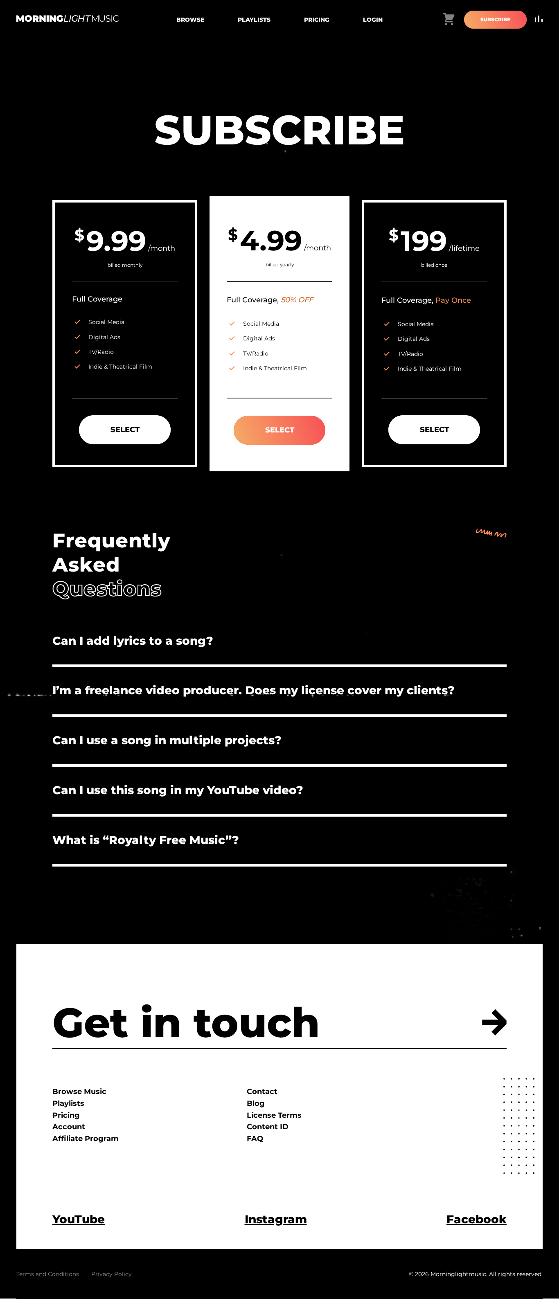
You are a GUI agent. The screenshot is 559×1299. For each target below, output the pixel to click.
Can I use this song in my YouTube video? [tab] (177, 790)
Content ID (268, 1126)
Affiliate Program (85, 1138)
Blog (256, 1103)
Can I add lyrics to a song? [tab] (132, 641)
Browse (190, 19)
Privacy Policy (111, 1274)
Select (125, 429)
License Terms (274, 1115)
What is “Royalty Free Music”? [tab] (145, 840)
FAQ (255, 1138)
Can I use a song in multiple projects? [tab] (167, 740)
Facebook (476, 1219)
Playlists (254, 19)
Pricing (316, 19)
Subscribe (495, 19)
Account (68, 1126)
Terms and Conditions (47, 1274)
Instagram (276, 1219)
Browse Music (79, 1091)
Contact (262, 1091)
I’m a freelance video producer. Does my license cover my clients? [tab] (253, 690)
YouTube (78, 1219)
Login (373, 19)
